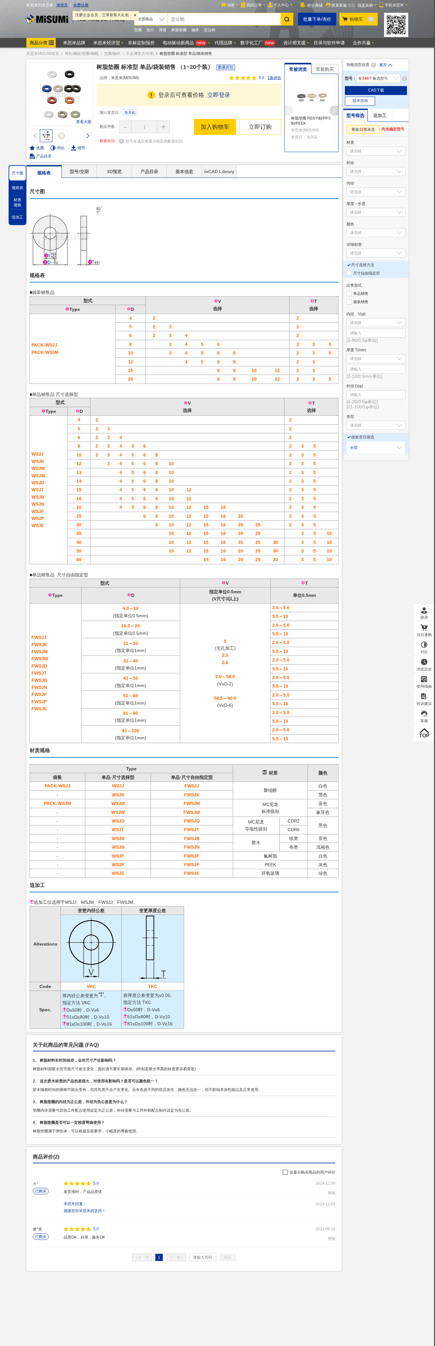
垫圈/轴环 (112, 53)
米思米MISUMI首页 (42, 53)
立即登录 (218, 95)
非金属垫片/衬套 (140, 53)
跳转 (228, 1257)
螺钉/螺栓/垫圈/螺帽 (81, 53)
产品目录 (44, 156)
